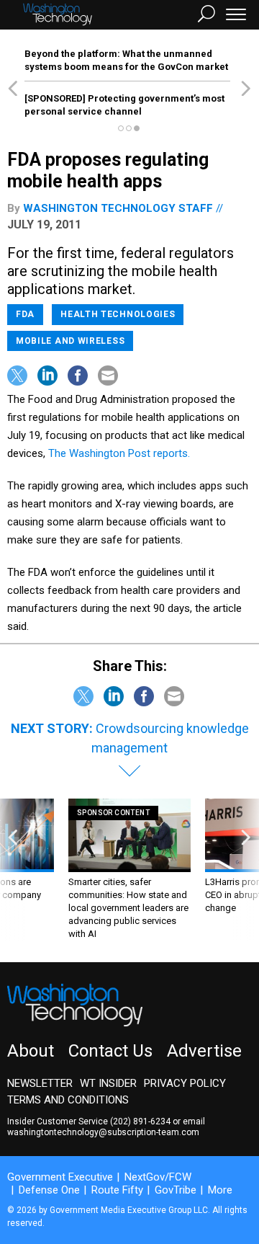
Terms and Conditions (68, 1099)
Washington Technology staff (118, 208)
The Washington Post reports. (119, 453)
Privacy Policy (185, 1083)
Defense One (49, 1189)
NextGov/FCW (157, 1176)
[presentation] (13, 870)
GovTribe (175, 1189)
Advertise (204, 1051)
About (30, 1051)
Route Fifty (117, 1189)
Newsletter (40, 1083)
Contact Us (110, 1051)
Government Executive (60, 1176)
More (220, 1189)
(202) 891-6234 (140, 1121)
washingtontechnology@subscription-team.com (103, 1132)
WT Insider (108, 1083)
